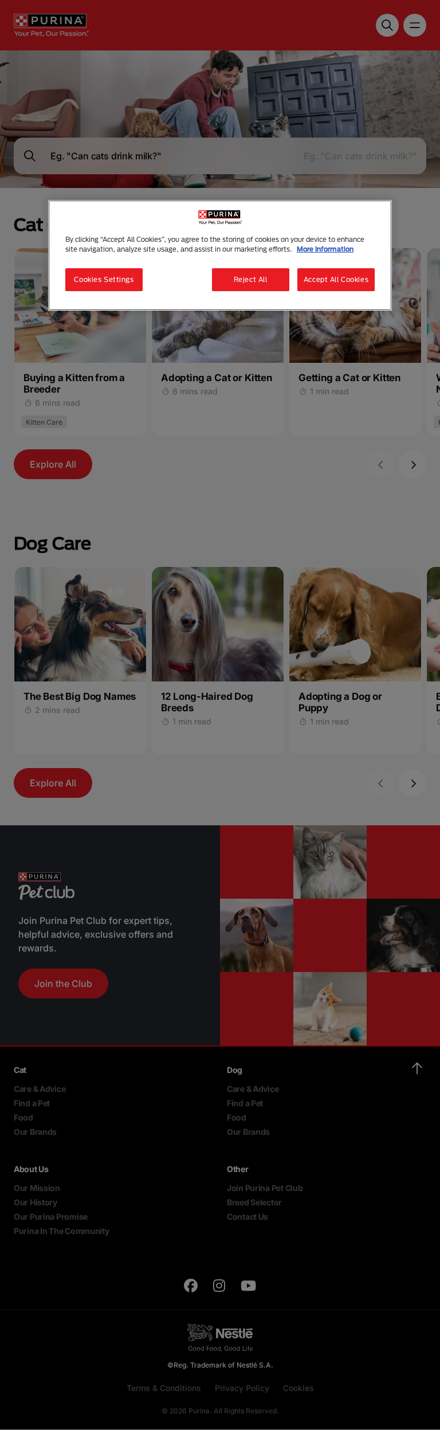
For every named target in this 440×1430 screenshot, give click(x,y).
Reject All (251, 279)
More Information (325, 249)
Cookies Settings (103, 279)
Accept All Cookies (336, 279)
